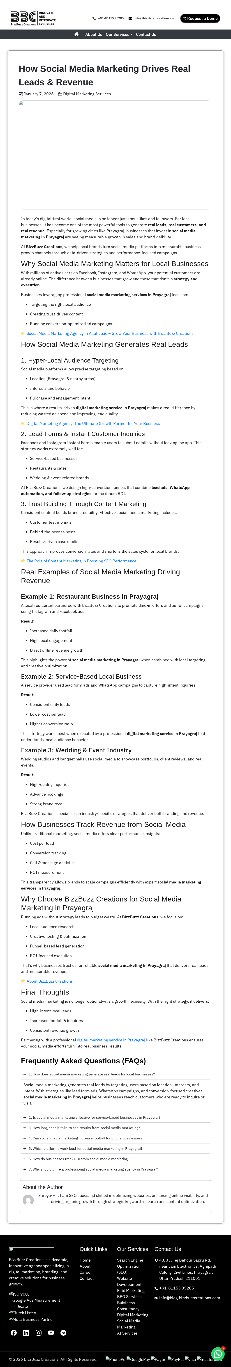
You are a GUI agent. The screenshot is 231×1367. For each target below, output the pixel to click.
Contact (87, 1278)
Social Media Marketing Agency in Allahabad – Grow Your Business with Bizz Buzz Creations (110, 333)
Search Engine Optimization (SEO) (130, 1266)
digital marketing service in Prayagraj (111, 1040)
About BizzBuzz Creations (50, 981)
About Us (93, 34)
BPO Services (129, 1296)
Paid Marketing (131, 1290)
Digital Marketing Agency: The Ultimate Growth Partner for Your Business (93, 423)
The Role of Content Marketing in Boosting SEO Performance (81, 561)
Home (85, 1260)
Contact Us (146, 34)
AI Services (127, 1333)
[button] (218, 1354)
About (85, 1266)
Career (86, 1272)
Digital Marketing (132, 1314)
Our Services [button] (117, 34)
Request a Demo (202, 18)
